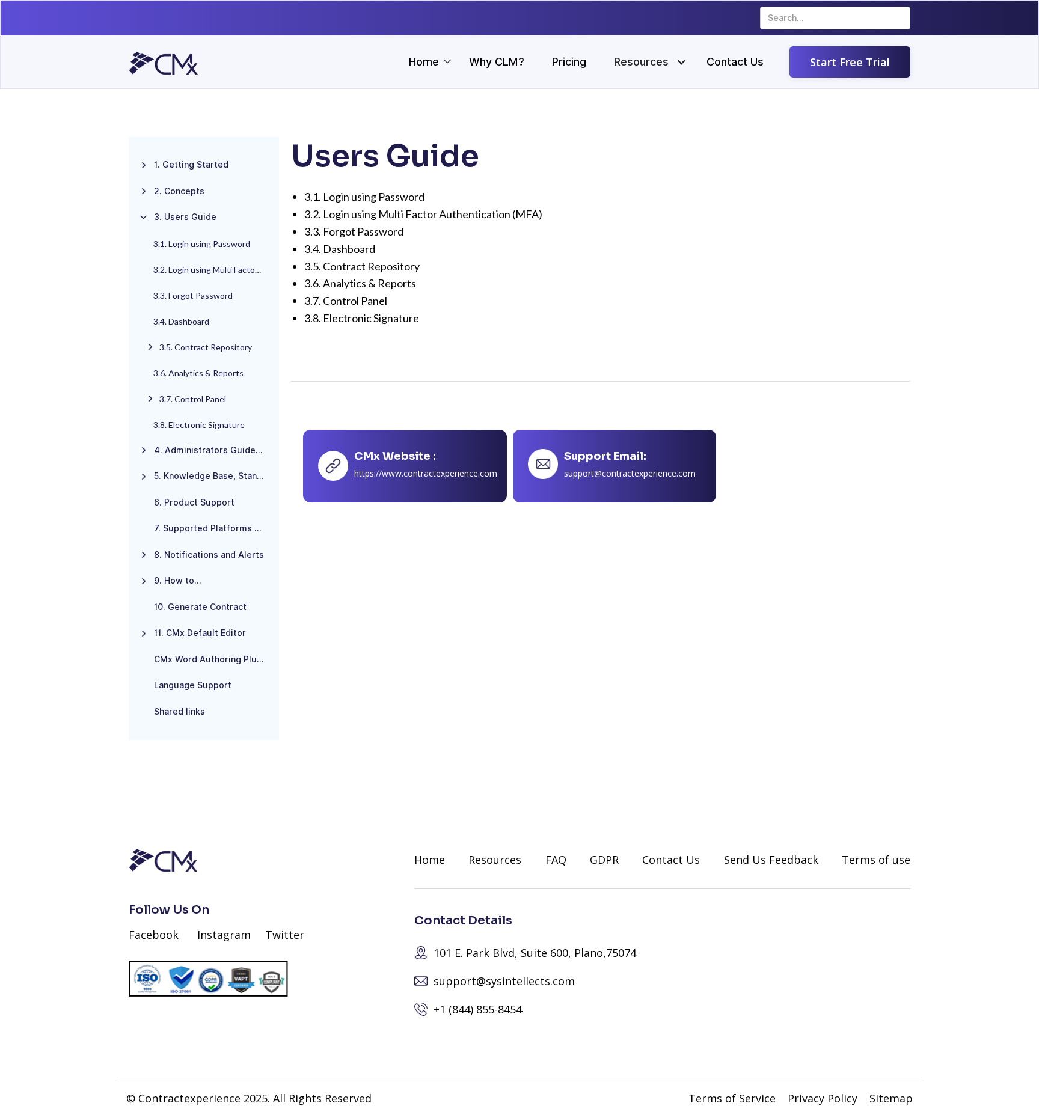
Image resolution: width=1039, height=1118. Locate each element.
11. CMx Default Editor (200, 633)
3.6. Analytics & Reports (198, 373)
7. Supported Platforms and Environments (213, 528)
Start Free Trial (850, 62)
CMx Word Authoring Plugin (211, 659)
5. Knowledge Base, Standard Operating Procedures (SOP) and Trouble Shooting (213, 476)
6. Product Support (194, 502)
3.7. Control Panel (192, 399)
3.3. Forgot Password (193, 295)
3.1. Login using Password (201, 244)
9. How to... (177, 580)
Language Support (192, 685)
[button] (641, 62)
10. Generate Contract (200, 607)
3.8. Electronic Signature (199, 425)
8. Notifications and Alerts (209, 555)
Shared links (179, 711)
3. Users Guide (185, 217)
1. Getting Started (191, 165)
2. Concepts (179, 191)
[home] (163, 63)
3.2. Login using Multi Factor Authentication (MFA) (213, 269)
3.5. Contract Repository (205, 347)
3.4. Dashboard (181, 321)
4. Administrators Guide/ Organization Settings (213, 450)
